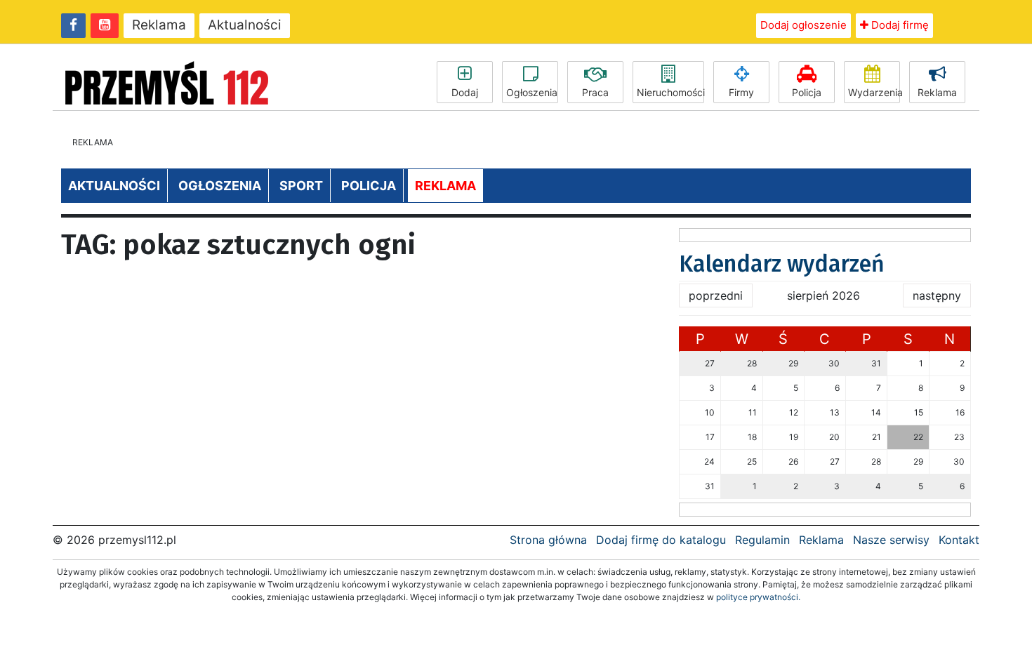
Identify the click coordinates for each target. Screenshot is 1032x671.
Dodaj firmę (898, 25)
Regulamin (762, 540)
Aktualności (245, 25)
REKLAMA (445, 185)
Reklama (159, 25)
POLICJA (368, 185)
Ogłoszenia (531, 92)
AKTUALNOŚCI (114, 185)
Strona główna (548, 540)
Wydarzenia (874, 92)
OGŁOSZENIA (219, 185)
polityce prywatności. (758, 597)
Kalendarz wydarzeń (782, 264)
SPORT (301, 185)
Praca (595, 92)
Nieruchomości (670, 92)
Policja (806, 92)
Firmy (741, 92)
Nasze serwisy (891, 540)
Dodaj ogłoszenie (803, 25)
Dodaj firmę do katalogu (661, 540)
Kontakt (959, 540)
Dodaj (464, 92)
